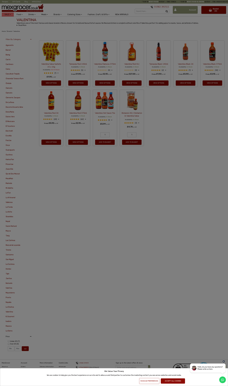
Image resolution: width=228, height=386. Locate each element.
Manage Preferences (149, 381)
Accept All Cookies (173, 381)
